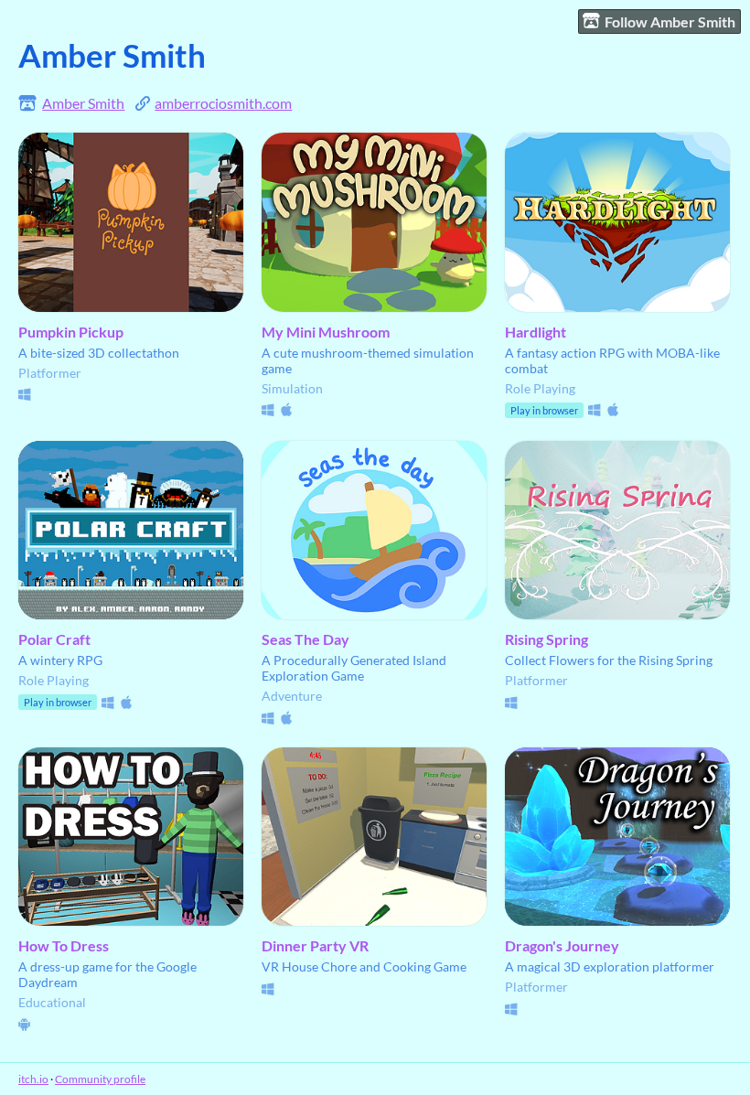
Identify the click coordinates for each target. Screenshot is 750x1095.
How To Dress (63, 945)
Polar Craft (54, 639)
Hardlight (535, 331)
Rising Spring (546, 639)
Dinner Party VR (315, 945)
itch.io (33, 1079)
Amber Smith (83, 103)
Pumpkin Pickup (70, 331)
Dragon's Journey (562, 945)
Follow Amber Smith (670, 21)
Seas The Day (305, 639)
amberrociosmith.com (223, 103)
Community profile (100, 1079)
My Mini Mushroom (326, 331)
